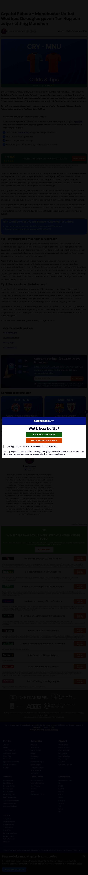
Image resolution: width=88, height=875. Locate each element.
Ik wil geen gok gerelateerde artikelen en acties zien (32, 446)
